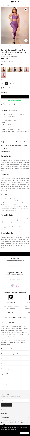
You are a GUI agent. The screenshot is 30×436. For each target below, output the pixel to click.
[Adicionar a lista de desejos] (26, 9)
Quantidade (4, 92)
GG (14, 84)
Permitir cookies (24, 433)
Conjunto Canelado (10, 5)
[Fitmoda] (15, 1)
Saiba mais (10, 312)
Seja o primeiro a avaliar (15, 265)
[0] (27, 1)
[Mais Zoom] (26, 40)
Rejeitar (16, 433)
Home (2, 5)
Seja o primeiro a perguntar (15, 279)
